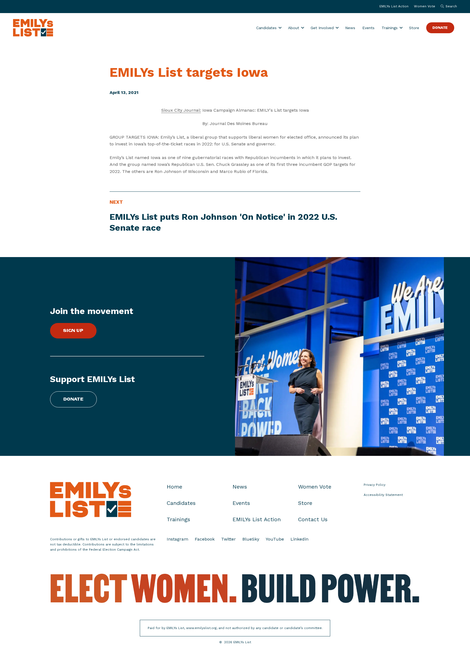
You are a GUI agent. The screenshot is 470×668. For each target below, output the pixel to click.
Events (368, 28)
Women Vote (424, 6)
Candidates (266, 28)
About (293, 28)
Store (414, 28)
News (350, 28)
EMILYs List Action (394, 6)
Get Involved (322, 28)
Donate (440, 28)
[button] (447, 6)
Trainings (390, 28)
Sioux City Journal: (181, 110)
